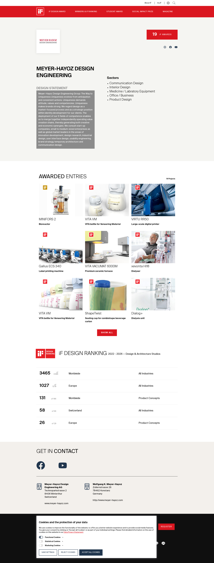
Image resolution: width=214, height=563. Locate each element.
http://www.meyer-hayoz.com (108, 500)
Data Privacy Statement (73, 532)
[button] (168, 3)
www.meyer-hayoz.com (56, 503)
